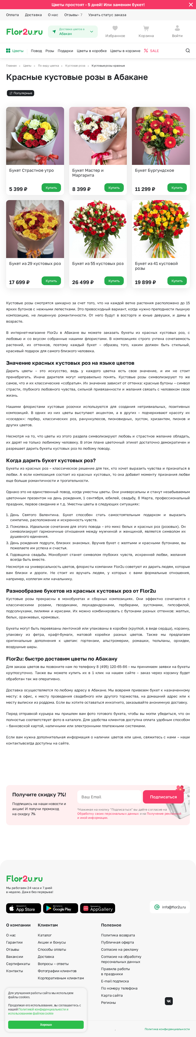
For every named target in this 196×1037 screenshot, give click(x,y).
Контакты (14, 971)
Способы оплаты (52, 949)
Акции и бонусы (52, 942)
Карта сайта (111, 995)
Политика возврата (118, 935)
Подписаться (163, 796)
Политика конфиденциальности (167, 1029)
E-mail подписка (115, 981)
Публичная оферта (117, 942)
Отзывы (73, 15)
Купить (51, 188)
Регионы (108, 1002)
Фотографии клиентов (57, 971)
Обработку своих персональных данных (108, 813)
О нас (53, 15)
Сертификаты (18, 963)
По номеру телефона (119, 988)
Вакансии (14, 956)
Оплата (12, 15)
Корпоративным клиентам (61, 978)
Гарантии (14, 942)
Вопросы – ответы (53, 963)
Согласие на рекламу (119, 949)
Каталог (45, 935)
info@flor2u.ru (174, 907)
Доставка (33, 15)
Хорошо (46, 1025)
